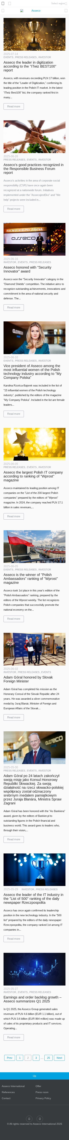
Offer (38, 1086)
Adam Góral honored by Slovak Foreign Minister (28, 679)
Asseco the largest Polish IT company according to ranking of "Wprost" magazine (33, 476)
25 (48, 1057)
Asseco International (13, 1086)
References (8, 1092)
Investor (44, 57)
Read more (13, 106)
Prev (9, 1057)
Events (9, 57)
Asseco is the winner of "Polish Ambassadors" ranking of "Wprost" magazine (31, 578)
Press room (42, 1092)
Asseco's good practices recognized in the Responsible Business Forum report (34, 169)
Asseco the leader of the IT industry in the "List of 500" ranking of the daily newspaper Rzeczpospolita (33, 898)
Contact (6, 1098)
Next (59, 1057)
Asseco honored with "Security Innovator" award (27, 269)
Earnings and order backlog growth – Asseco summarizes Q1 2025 (32, 999)
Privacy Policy (43, 1098)
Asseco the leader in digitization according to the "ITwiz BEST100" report (30, 66)
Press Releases (26, 57)
